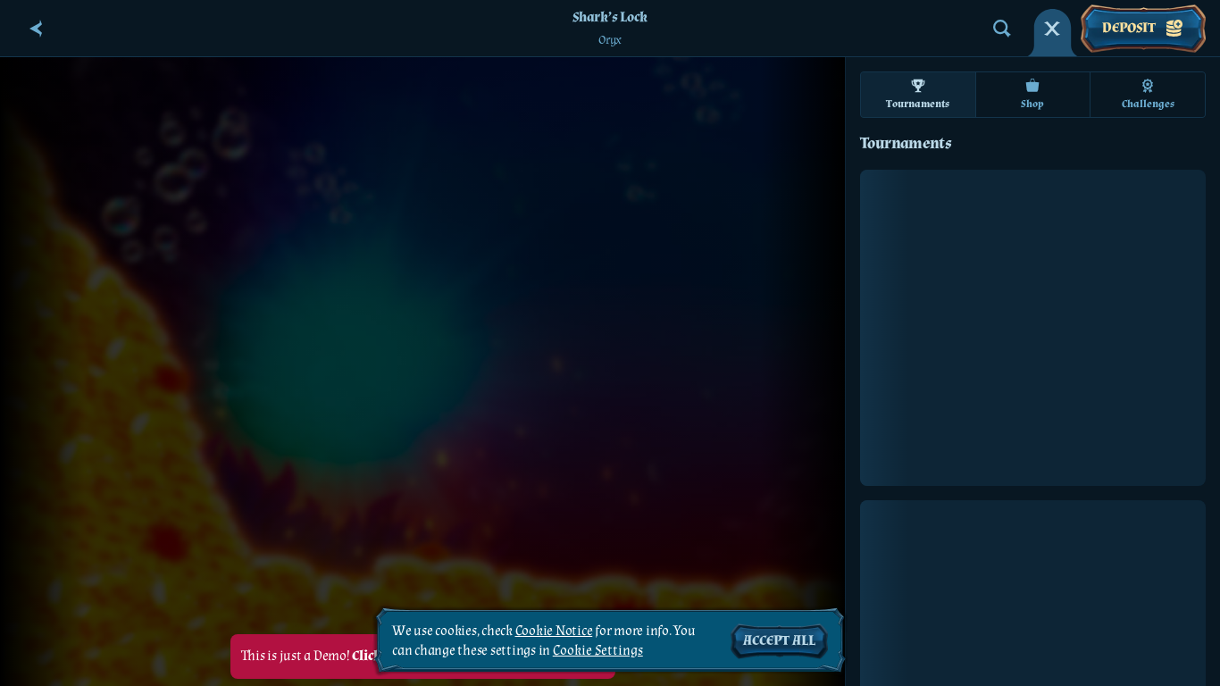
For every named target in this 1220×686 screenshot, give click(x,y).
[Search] (1002, 28)
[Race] (1052, 28)
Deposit (1129, 28)
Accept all (779, 641)
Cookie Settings (598, 651)
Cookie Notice (554, 631)
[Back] (35, 28)
